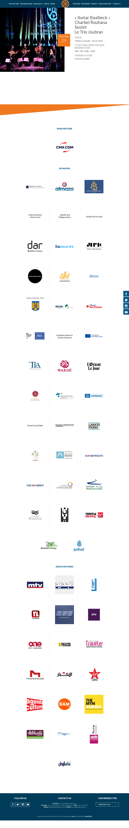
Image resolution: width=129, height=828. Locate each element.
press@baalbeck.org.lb (78, 807)
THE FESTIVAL (13, 4)
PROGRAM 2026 (26, 4)
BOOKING (76, 4)
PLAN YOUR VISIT (105, 4)
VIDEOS (46, 4)
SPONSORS (85, 4)
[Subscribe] (115, 804)
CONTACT (117, 4)
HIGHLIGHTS (37, 4)
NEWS (53, 4)
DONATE (94, 4)
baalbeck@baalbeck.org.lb (57, 807)
